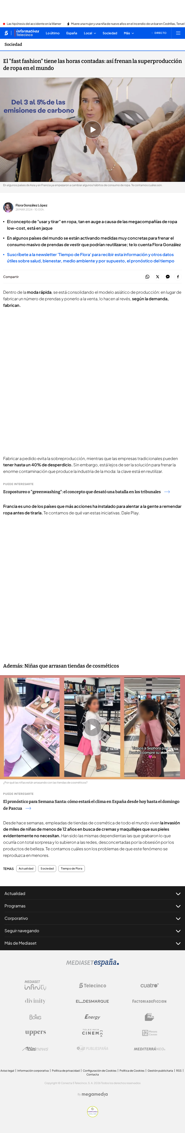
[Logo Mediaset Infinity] (35, 985)
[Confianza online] (92, 1115)
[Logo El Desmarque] (92, 1001)
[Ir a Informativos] (26, 33)
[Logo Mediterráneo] (149, 1048)
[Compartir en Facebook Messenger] (168, 277)
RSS (179, 1070)
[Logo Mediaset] (92, 965)
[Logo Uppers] (35, 1032)
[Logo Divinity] (35, 1001)
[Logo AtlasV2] (35, 1049)
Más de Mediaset (21, 943)
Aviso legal (7, 1070)
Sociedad (13, 44)
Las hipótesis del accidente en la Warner (34, 24)
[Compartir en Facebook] (178, 277)
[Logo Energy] (92, 1017)
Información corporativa (33, 1070)
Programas (15, 905)
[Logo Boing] (35, 1017)
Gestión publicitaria (160, 1070)
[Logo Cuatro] (150, 985)
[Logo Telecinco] (92, 985)
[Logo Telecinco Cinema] (92, 1033)
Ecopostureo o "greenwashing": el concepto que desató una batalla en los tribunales (82, 491)
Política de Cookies (132, 1070)
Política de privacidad (66, 1070)
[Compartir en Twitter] (158, 277)
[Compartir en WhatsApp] (147, 277)
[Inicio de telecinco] (6, 33)
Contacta (92, 1074)
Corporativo (16, 918)
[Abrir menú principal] (178, 33)
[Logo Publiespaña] (92, 1048)
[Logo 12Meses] (149, 1033)
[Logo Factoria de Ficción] (149, 1001)
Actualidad (26, 868)
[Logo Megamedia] (95, 1094)
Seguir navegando (22, 930)
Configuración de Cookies (99, 1070)
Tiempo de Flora (71, 868)
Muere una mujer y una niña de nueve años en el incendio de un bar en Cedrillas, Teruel (128, 24)
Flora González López (31, 205)
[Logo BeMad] (149, 1017)
